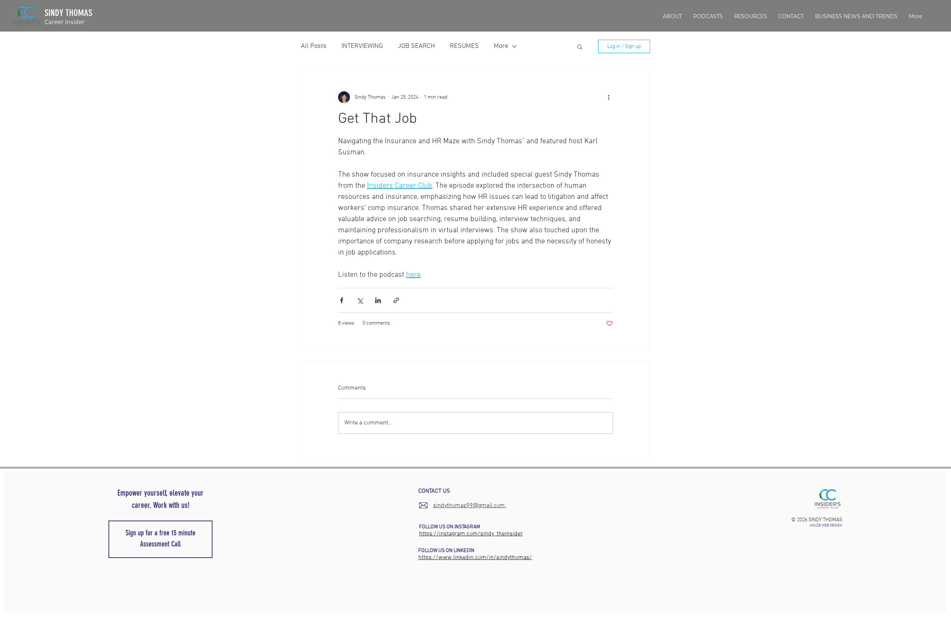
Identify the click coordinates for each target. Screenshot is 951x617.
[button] (750, 16)
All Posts (314, 46)
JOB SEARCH (416, 46)
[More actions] (608, 97)
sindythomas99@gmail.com (469, 505)
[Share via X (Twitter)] (359, 300)
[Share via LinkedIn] (378, 300)
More (501, 46)
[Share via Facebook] (341, 300)
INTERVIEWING (362, 46)
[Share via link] (396, 300)
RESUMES (464, 46)
